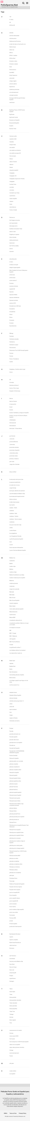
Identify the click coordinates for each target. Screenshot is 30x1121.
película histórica (13, 789)
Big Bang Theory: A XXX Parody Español (17, 110)
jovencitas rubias (13, 455)
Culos (10, 204)
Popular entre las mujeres (15, 886)
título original (12, 1020)
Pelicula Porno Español (14, 829)
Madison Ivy (12, 557)
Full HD (11, 361)
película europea (13, 783)
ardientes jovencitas (14, 89)
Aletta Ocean (12, 47)
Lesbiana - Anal (13, 513)
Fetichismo (12, 342)
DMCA (5, 1113)
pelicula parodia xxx (14, 819)
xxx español (12, 1073)
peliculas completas (14, 861)
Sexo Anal (11, 964)
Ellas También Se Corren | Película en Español (18, 271)
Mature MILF (12, 617)
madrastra (12, 560)
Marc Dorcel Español (14, 600)
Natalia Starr (12, 666)
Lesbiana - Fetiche (13, 516)
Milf (10, 630)
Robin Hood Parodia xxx (15, 942)
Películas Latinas (13, 869)
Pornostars (12, 915)
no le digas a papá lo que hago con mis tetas (18, 681)
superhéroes (12, 978)
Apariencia (12, 86)
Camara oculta (13, 136)
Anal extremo (12, 69)
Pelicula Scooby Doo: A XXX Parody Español (17, 852)
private (11, 920)
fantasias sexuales (14, 339)
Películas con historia (14, 867)
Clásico (11, 158)
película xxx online (13, 858)
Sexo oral (11, 970)
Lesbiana (11, 510)
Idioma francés (13, 401)
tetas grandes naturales (15, 1000)
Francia (11, 356)
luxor (10, 541)
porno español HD (13, 901)
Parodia (11, 731)
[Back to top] (27, 1117)
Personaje (11, 881)
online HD (11, 706)
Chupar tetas (12, 144)
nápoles (11, 663)
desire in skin (12, 231)
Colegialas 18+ (13, 175)
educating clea (13, 259)
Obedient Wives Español (15, 695)
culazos (11, 201)
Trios (10, 1022)
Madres (11, 569)
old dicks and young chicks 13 (16, 701)
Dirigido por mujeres (14, 234)
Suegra (11, 975)
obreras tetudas (13, 698)
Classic (11, 167)
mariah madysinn (13, 603)
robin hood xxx (12, 945)
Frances (11, 353)
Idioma (11, 398)
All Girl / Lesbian (13, 55)
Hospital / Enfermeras (14, 391)
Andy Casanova (13, 75)
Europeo (11, 323)
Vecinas (11, 1033)
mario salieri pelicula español (16, 609)
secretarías (12, 958)
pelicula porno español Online (16, 835)
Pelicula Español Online (15, 778)
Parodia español (13, 736)
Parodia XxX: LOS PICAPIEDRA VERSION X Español (16, 751)
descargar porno (13, 226)
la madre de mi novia (14, 485)
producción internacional (15, 926)
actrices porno (12, 38)
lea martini (12, 505)
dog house (12, 243)
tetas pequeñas (13, 1008)
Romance (11, 948)
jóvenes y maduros (14, 458)
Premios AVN (12, 918)
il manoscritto (12, 404)
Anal (10, 66)
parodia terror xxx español (15, 742)
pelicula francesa (13, 786)
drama (11, 248)
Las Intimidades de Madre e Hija (17, 493)
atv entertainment (13, 92)
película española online (15, 781)
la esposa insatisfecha (14, 482)
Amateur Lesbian (13, 64)
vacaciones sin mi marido (15, 1030)
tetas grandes (12, 997)
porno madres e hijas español (16, 909)
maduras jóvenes (13, 583)
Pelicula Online (13, 811)
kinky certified (12, 471)
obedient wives (13, 692)
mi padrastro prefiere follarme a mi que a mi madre (19, 624)
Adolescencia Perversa (15, 41)
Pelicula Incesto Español (15, 795)
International (12, 425)
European (11, 320)
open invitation (13, 709)
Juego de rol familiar (14, 464)
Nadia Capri (12, 660)
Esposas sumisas (13, 300)
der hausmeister (13, 223)
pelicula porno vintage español (16, 848)
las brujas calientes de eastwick (17, 490)
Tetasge (11, 1014)
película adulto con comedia (16, 761)
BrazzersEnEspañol (14, 123)
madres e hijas (13, 572)
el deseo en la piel (13, 264)
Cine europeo (12, 156)
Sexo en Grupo (13, 967)
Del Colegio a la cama (14, 220)
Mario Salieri (12, 606)
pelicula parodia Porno (14, 813)
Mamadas (11, 594)
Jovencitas (12, 444)
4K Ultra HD (12, 25)
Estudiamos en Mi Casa (15, 306)
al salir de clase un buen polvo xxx (17, 44)
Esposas (11, 291)
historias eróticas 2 (14, 385)
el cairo (11, 261)
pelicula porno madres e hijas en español (17, 841)
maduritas (11, 586)
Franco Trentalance (14, 359)
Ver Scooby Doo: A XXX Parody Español (18, 1041)
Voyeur (11, 1056)
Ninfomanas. (12, 677)
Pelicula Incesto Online (14, 801)
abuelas (11, 32)
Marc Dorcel (12, 597)
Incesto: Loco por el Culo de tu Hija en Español (18, 416)
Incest (10, 407)
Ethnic (10, 314)
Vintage (11, 1050)
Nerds (10, 669)
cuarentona (12, 195)
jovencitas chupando (14, 450)
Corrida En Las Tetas (14, 192)
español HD (12, 289)
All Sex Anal (12, 58)
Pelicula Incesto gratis (14, 798)
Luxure (11, 544)
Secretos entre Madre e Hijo (16, 961)
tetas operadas (13, 1005)
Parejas (11, 728)
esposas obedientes (14, 297)
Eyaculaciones (12, 325)
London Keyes (12, 530)
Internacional (12, 422)
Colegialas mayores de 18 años (17, 178)
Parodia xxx (12, 745)
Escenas (11, 283)
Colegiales (11, 181)
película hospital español (15, 792)
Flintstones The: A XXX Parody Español (18, 350)
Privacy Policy (22, 1113)
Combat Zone (12, 184)
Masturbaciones (13, 611)
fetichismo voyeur (13, 344)
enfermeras (12, 277)
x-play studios (12, 1071)
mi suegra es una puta (14, 627)
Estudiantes (12, 311)
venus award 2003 (13, 1036)
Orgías (11, 715)
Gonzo (11, 372)
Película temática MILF (14, 855)
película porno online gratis (15, 845)
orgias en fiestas (13, 718)
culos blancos (12, 207)
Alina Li (11, 52)
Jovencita (11, 438)
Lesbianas (11, 522)
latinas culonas (13, 499)
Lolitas (11, 527)
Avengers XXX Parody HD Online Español (17, 98)
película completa (13, 764)
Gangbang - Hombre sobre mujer (17, 369)
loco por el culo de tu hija (15, 524)
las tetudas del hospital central (16, 496)
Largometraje (12, 488)
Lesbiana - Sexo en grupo (15, 519)
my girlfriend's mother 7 (15, 647)
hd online (11, 382)
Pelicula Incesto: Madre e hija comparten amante (16, 804)
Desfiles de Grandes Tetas (15, 228)
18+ (10, 16)
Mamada (11, 592)
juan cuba (11, 461)
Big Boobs (11, 114)
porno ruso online (13, 912)
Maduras (11, 580)
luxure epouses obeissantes (16, 547)
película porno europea (15, 838)
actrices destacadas (14, 35)
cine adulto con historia (15, 150)
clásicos (11, 164)
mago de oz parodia (14, 589)
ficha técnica (12, 347)
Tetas (10, 994)
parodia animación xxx (14, 734)
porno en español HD (14, 892)
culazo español (13, 198)
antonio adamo (13, 83)
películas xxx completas (15, 872)
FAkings (11, 333)
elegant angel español (14, 267)
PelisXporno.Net (9, 4)
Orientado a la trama (14, 720)
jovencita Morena (13, 441)
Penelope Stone (13, 878)
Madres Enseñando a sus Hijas (16, 574)
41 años (11, 19)
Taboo (11, 988)
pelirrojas (11, 875)
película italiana (13, 808)
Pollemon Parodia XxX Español (16, 884)
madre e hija (12, 566)
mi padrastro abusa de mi (15, 620)
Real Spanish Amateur (14, 934)
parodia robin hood (14, 739)
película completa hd (14, 766)
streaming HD (12, 972)
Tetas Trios (12, 1011)
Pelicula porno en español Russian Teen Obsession (19, 826)
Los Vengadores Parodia (15, 536)
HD (10, 379)
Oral (10, 712)
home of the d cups (14, 388)
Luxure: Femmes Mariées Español (17, 550)
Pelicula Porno (12, 822)
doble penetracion (13, 240)
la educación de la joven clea (16, 479)
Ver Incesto (12, 1038)
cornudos (11, 190)
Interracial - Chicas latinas (15, 428)
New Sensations (13, 672)
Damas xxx (12, 217)
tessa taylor (12, 991)
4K (10, 22)
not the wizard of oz (14, 685)
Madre (11, 563)
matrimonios (12, 614)
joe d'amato (12, 436)
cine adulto (12, 147)
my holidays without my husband (17, 650)
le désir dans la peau (14, 502)
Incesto (11, 409)
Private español (13, 923)
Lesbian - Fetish (13, 507)
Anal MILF (11, 72)
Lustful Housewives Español (16, 539)
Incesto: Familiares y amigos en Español (19, 412)
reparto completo (13, 939)
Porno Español (12, 895)
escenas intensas (13, 286)
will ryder (11, 1063)
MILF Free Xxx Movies (14, 641)
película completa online (15, 769)
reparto (11, 936)
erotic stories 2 (13, 280)
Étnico (10, 317)
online (10, 703)
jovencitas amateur (14, 447)
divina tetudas (12, 237)
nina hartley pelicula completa (16, 674)
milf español (12, 639)
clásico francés (13, 161)
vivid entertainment (14, 1053)
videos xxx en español (14, 1044)
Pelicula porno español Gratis (16, 832)
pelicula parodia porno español (16, 816)
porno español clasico (14, 898)
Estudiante (12, 308)
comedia (11, 187)
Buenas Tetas (12, 128)
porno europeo (13, 903)
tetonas (11, 1017)
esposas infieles (13, 294)
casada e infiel (12, 139)
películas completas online (15, 864)
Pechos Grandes (13, 755)
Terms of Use (13, 1113)
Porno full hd (12, 906)
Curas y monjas (13, 210)
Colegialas (11, 173)
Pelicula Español (13, 775)
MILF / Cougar (12, 633)
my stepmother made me (15, 653)
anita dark (11, 78)
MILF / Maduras (13, 636)
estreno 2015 (12, 303)
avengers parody (13, 95)
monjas (11, 644)
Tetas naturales (13, 1003)
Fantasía (11, 336)
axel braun (12, 102)
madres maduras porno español (17, 577)
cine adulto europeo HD (15, 153)
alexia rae (11, 49)
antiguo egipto (12, 81)
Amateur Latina (13, 61)
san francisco (12, 955)
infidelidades (12, 420)
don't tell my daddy (14, 245)
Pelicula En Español (14, 772)
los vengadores (13, 533)
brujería (11, 125)
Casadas (11, 141)
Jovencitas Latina (13, 453)
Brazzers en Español (14, 120)
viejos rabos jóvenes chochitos (16, 1047)
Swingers (11, 981)
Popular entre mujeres (14, 889)
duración (11, 251)
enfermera (12, 274)
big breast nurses (13, 117)
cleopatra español (13, 170)
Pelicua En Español (14, 758)
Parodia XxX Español (14, 748)
